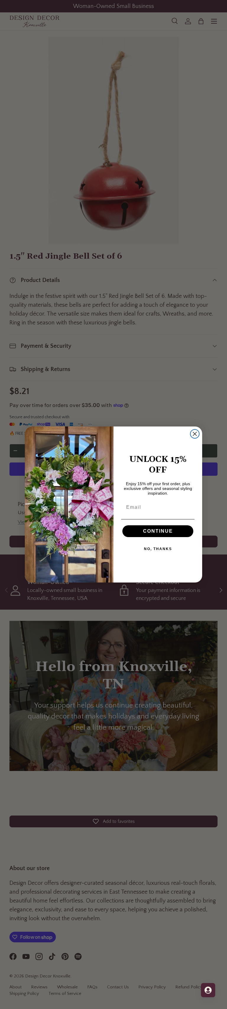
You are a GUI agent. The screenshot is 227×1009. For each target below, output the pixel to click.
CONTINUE (158, 531)
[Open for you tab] (208, 990)
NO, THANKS (158, 549)
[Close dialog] (194, 433)
